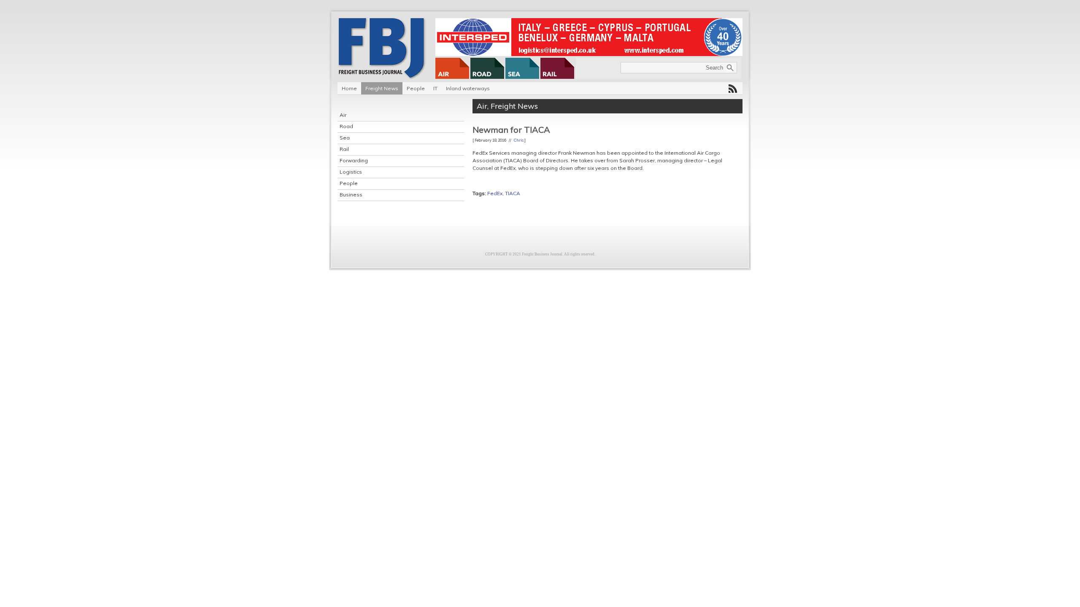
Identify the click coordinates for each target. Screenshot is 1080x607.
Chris (519, 140)
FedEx (494, 193)
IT (435, 88)
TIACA (512, 193)
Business (351, 194)
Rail (344, 149)
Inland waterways (468, 88)
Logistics (351, 172)
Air (343, 115)
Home (349, 88)
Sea (345, 137)
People (416, 88)
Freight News (381, 88)
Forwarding (354, 160)
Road (346, 126)
